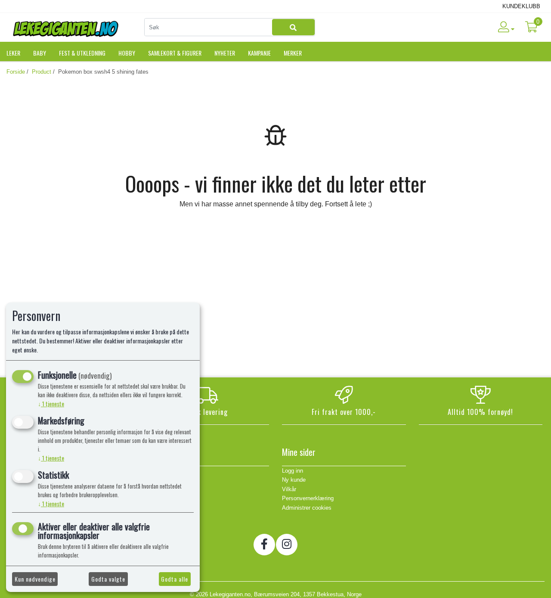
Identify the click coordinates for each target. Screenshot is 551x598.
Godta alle (174, 578)
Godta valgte (108, 578)
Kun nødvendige (35, 578)
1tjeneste (51, 403)
